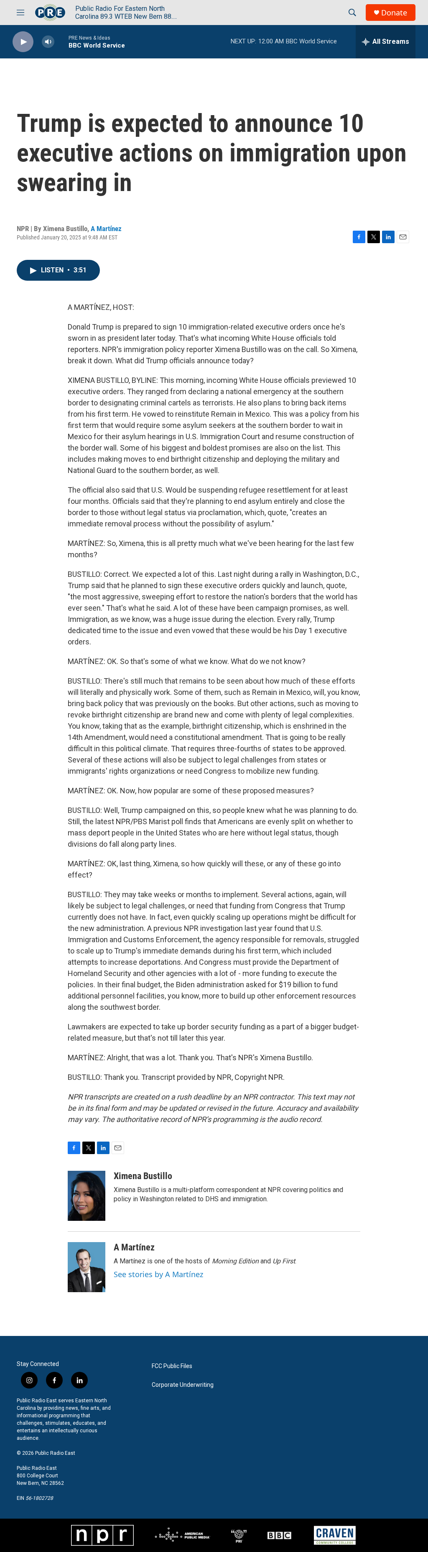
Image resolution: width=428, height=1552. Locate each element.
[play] (23, 42)
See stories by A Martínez (158, 1274)
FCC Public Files (172, 1366)
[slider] (61, 41)
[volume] (48, 42)
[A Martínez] (86, 1267)
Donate (394, 12)
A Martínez (106, 228)
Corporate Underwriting (183, 1385)
